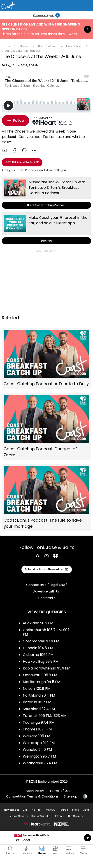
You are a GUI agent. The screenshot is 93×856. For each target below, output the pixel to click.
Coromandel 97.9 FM (41, 641)
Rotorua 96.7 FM (37, 702)
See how (46, 228)
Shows (24, 46)
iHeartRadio (47, 598)
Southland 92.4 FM (39, 708)
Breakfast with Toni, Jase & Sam (60, 46)
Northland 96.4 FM (39, 695)
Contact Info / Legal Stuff (46, 585)
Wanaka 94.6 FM (37, 749)
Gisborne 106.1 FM (38, 654)
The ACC (49, 810)
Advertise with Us (46, 591)
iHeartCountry (19, 816)
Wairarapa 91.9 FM (39, 742)
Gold (86, 810)
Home (6, 46)
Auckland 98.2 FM (38, 623)
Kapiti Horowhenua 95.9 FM (46, 668)
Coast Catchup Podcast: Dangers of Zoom (46, 426)
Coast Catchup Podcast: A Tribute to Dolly (46, 358)
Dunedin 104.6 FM (38, 648)
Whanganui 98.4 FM (40, 763)
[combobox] (34, 150)
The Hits (35, 810)
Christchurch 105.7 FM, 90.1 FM (46, 632)
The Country (75, 816)
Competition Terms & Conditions (32, 796)
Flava (75, 810)
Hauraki (64, 810)
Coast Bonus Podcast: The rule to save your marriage (46, 497)
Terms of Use (59, 790)
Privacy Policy (33, 790)
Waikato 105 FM (36, 736)
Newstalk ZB (11, 810)
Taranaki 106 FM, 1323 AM (44, 715)
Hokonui (59, 816)
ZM (25, 810)
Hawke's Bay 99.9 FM (40, 661)
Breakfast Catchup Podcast (21, 51)
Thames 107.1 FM (37, 729)
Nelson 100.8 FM (36, 688)
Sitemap (70, 796)
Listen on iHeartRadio (46, 837)
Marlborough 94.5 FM (41, 681)
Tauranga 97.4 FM (38, 722)
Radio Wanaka (40, 816)
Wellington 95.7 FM (39, 756)
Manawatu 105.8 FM (40, 675)
